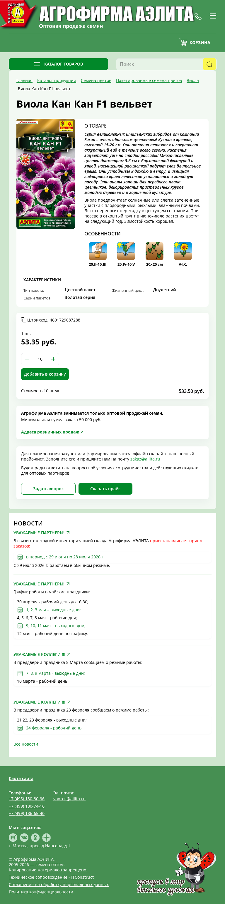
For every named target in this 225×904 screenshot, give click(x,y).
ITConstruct (82, 877)
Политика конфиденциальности (41, 892)
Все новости (25, 744)
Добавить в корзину (45, 374)
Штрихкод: (53, 320)
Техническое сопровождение (38, 877)
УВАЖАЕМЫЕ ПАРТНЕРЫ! (38, 532)
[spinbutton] (40, 359)
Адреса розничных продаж (50, 432)
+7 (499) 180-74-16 (27, 806)
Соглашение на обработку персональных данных (59, 884)
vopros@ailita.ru (69, 798)
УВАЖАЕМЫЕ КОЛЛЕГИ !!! (39, 654)
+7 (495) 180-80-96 (27, 798)
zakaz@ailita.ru (145, 459)
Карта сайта (21, 778)
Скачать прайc (105, 488)
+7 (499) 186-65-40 (27, 813)
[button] (53, 359)
